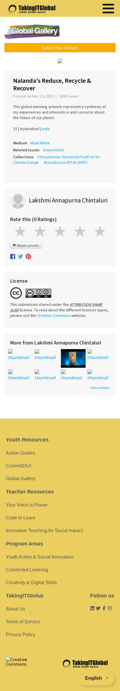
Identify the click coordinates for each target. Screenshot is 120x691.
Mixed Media (40, 143)
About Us (15, 608)
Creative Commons (53, 315)
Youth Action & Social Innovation (39, 556)
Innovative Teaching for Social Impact (44, 530)
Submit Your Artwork (60, 47)
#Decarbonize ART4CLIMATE (66, 162)
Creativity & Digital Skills (31, 582)
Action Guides (20, 453)
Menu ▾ (92, 32)
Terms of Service (23, 621)
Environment (53, 150)
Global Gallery (32, 31)
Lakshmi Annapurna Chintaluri (68, 200)
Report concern (27, 245)
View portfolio (100, 388)
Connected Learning (27, 569)
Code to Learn (20, 517)
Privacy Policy (20, 634)
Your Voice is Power (26, 504)
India (46, 128)
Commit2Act (18, 465)
